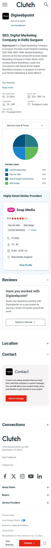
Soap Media (26, 210)
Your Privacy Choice (11, 520)
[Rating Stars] (17, 218)
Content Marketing (17, 170)
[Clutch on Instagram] (22, 476)
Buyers (5, 495)
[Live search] (46, 4)
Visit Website (9, 543)
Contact (28, 543)
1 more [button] (32, 230)
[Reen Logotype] (11, 210)
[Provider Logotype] (5, 16)
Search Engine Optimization (21, 179)
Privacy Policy (8, 515)
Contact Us (7, 465)
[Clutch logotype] (25, 4)
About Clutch (8, 487)
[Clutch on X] (13, 476)
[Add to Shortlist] (44, 543)
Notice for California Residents (15, 525)
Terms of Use (7, 530)
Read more (7, 87)
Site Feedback (9, 457)
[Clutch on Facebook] (5, 476)
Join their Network (18, 26)
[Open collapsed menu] (4, 4)
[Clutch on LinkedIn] (39, 476)
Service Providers (11, 502)
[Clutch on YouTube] (31, 476)
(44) (26, 219)
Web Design (14, 183)
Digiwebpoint (22, 15)
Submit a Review (23, 322)
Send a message (16, 398)
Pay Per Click (15, 174)
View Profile (26, 265)
